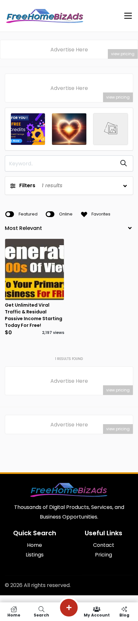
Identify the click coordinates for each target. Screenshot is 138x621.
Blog (124, 614)
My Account (97, 614)
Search (41, 614)
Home (13, 614)
